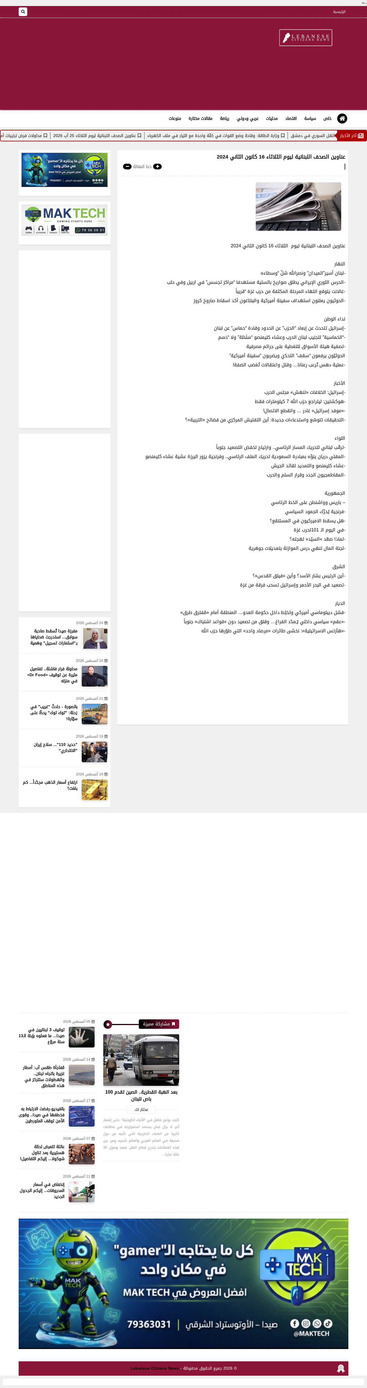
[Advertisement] (123, 64)
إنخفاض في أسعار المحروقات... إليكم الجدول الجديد (42, 1191)
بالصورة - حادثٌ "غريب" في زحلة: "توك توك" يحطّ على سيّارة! (53, 713)
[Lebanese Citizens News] (305, 38)
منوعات (175, 118)
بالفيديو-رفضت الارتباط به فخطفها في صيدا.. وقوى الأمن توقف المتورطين (42, 1115)
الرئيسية (339, 12)
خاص (327, 118)
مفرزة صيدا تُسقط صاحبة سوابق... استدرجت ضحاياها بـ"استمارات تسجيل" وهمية (53, 637)
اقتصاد (291, 118)
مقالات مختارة (200, 118)
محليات (272, 118)
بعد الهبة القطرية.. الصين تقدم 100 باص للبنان (141, 1095)
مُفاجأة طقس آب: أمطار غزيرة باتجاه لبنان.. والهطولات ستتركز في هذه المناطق (44, 1077)
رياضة (224, 118)
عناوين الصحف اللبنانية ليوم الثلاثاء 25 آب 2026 (124, 135)
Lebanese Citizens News (154, 1368)
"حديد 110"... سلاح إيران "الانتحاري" (55, 747)
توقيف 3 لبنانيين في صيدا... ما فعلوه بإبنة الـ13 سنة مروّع (42, 1036)
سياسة (310, 118)
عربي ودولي (248, 118)
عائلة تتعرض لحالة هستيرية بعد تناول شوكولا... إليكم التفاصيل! (42, 1153)
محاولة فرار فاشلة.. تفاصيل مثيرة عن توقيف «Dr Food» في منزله (52, 675)
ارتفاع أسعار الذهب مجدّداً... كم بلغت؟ (50, 785)
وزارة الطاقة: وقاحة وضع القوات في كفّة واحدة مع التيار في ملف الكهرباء (243, 135)
